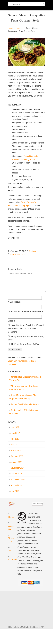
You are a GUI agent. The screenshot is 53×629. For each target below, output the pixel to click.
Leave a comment (17, 254)
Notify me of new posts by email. (26, 344)
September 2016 (17, 480)
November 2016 (17, 468)
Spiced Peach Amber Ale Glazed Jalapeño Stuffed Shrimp (24, 397)
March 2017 (15, 450)
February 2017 (16, 456)
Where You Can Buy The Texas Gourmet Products (23, 387)
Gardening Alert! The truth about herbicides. (23, 411)
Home (10, 28)
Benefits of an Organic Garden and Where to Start (25, 378)
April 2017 (14, 445)
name (15, 302)
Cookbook (11, 559)
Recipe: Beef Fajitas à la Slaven (24, 404)
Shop (10, 550)
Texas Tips (11, 540)
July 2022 (14, 427)
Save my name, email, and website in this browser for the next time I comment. (26, 328)
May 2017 (14, 439)
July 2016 (14, 491)
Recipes (19, 28)
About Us (11, 527)
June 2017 (15, 433)
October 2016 (16, 474)
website (11, 321)
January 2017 (16, 462)
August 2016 (16, 485)
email (25, 311)
